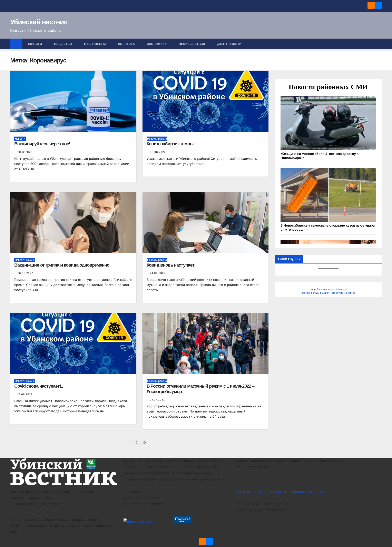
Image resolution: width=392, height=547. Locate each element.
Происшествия (192, 44)
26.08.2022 (25, 273)
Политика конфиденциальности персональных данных (281, 492)
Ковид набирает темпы (170, 143)
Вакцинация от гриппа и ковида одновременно (61, 265)
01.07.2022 (157, 399)
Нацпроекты (95, 44)
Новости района (157, 138)
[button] (379, 44)
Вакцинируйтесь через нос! (42, 143)
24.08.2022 (157, 273)
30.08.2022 (158, 151)
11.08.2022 (25, 394)
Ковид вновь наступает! (171, 265)
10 (144, 442)
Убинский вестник (38, 22)
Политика (127, 44)
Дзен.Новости (229, 44)
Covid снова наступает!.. (38, 386)
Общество (63, 44)
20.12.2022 (25, 151)
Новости (35, 44)
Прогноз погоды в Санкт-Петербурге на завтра (328, 292)
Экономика (157, 44)
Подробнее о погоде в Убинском (328, 289)
